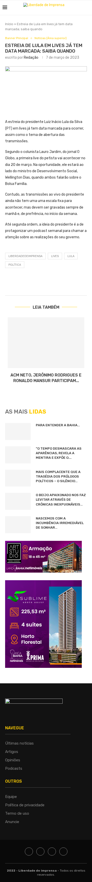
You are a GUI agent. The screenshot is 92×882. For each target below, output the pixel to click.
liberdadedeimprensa (25, 256)
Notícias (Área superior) (50, 38)
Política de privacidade (24, 805)
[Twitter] (40, 851)
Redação (31, 57)
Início (9, 24)
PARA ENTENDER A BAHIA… (58, 425)
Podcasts (13, 768)
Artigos (11, 751)
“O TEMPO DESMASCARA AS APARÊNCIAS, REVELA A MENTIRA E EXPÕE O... (59, 453)
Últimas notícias (19, 743)
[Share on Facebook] (66, 283)
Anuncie (12, 822)
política (14, 264)
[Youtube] (63, 851)
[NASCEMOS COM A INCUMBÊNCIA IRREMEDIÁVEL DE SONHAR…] (18, 524)
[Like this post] (53, 283)
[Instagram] (52, 851)
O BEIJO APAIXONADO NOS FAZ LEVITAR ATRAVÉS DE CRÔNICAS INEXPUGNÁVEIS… (61, 499)
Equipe (11, 796)
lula (70, 256)
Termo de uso (17, 813)
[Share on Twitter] (78, 283)
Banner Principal (16, 38)
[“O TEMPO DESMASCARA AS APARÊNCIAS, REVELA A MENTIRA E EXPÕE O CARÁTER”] (18, 454)
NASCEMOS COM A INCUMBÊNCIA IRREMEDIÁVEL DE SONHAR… (60, 522)
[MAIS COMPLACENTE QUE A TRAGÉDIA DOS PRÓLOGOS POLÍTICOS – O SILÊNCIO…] (18, 478)
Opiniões (12, 760)
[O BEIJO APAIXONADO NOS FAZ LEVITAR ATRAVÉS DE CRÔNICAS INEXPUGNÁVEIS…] (18, 501)
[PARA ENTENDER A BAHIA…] (18, 431)
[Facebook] (29, 851)
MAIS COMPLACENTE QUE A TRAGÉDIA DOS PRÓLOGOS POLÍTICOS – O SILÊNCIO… (58, 476)
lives (55, 256)
